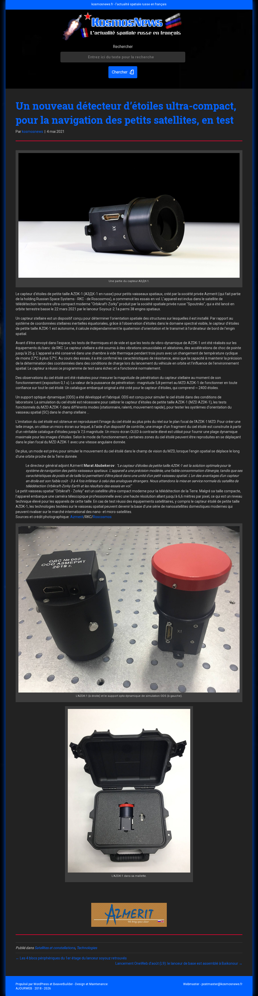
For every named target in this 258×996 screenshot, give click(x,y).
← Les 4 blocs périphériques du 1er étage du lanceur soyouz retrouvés (71, 958)
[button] (122, 72)
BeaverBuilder (63, 984)
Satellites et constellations (55, 948)
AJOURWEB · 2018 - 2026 (33, 988)
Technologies (87, 948)
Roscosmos (102, 517)
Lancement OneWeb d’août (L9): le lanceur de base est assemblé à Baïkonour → (178, 963)
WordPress (41, 984)
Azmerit (76, 517)
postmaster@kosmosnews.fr (222, 984)
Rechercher (123, 46)
